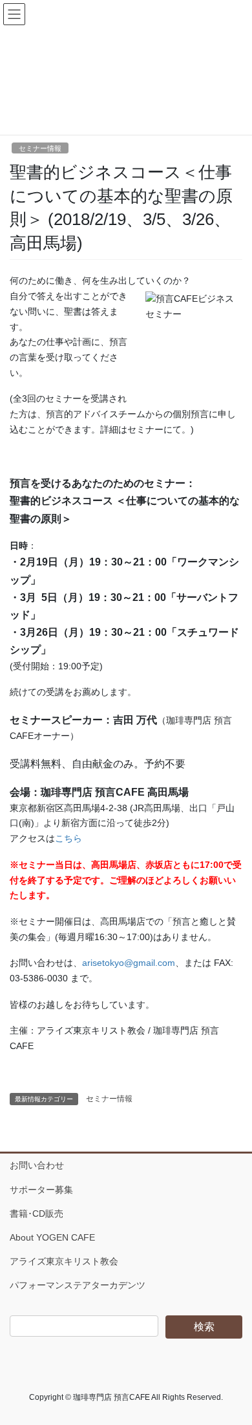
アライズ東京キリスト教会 (64, 1261)
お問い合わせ (37, 1165)
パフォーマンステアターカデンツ (77, 1285)
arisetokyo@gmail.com (128, 963)
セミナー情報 (40, 148)
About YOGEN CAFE (52, 1237)
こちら (68, 838)
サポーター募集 (41, 1189)
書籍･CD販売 (36, 1213)
